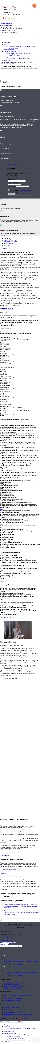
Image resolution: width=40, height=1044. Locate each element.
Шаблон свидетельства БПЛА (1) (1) (11, 869)
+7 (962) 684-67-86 (9, 9)
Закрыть (2, 1020)
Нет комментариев (17, 964)
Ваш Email (12, 186)
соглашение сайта (24, 190)
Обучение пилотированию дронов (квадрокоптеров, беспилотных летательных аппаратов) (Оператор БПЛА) (21, 912)
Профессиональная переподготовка (15, 986)
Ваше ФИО (12, 179)
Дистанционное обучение (15, 57)
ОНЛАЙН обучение (13, 55)
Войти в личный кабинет (12, 1007)
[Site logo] (4, 30)
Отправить (12, 193)
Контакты (7, 1009)
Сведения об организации (12, 1011)
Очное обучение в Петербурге (13, 983)
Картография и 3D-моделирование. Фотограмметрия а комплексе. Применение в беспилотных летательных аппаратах (21, 906)
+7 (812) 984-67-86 (9, 7)
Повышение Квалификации (12, 988)
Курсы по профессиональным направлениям (18, 995)
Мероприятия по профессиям (13, 998)
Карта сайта (7, 1016)
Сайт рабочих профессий (12, 1000)
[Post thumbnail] (7, 959)
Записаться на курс (13, 164)
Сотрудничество (12, 48)
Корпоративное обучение (8, 942)
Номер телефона (14, 182)
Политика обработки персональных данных (18, 1014)
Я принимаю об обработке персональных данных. (20, 191)
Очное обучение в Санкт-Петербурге (19, 53)
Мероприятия (4, 944)
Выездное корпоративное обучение (18, 58)
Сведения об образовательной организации (21, 46)
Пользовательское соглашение (13, 1012)
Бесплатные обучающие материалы (11, 946)
